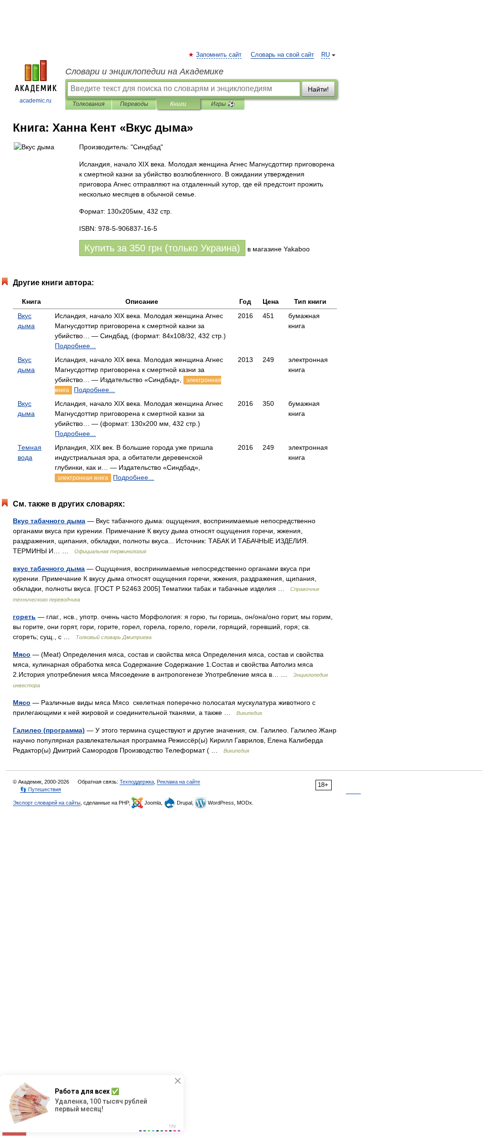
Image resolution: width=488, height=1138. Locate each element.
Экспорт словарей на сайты (47, 803)
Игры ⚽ (222, 104)
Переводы (134, 104)
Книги (178, 104)
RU (325, 55)
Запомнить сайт (219, 55)
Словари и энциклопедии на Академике (144, 71)
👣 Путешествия (40, 789)
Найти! (318, 89)
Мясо (21, 654)
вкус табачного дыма (49, 568)
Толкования (88, 104)
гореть (24, 617)
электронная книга (83, 478)
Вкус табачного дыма (49, 521)
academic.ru (35, 100)
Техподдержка (137, 782)
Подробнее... (75, 346)
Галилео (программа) (49, 730)
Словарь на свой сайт (282, 55)
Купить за (162, 248)
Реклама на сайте (178, 782)
